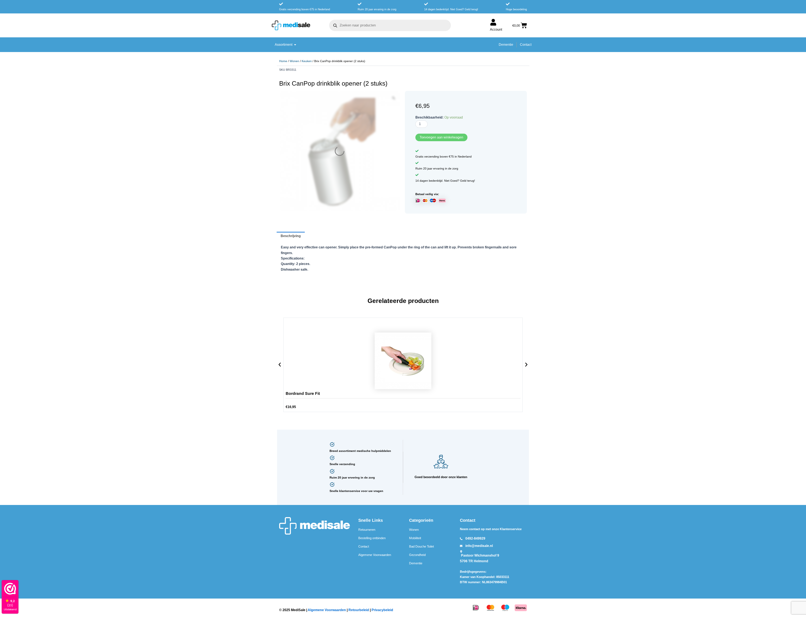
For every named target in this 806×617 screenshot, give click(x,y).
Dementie (415, 563)
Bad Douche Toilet (421, 546)
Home (283, 61)
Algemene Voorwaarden (374, 555)
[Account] (493, 22)
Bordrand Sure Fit (303, 393)
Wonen (294, 61)
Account (496, 29)
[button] (279, 365)
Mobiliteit (415, 538)
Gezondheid (417, 555)
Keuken (307, 61)
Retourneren (366, 530)
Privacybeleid (382, 610)
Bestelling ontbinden (372, 538)
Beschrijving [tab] (291, 236)
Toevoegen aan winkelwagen (441, 137)
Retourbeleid (358, 610)
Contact (363, 546)
